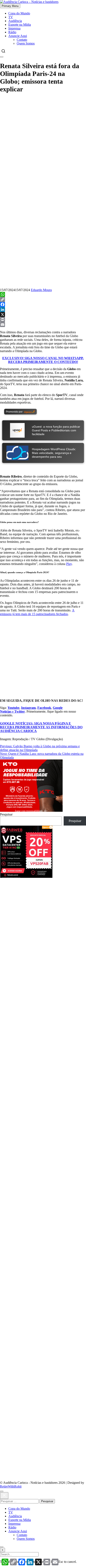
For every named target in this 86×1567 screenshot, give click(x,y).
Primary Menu (10, 6)
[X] (43, 314)
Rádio (12, 32)
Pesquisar (6, 814)
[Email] (43, 324)
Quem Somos (26, 43)
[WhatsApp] (43, 294)
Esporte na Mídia (19, 24)
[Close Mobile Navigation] (1, 57)
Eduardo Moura (41, 290)
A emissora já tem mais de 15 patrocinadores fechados (37, 612)
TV (10, 17)
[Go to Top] (1, 1547)
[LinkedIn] (43, 309)
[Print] (43, 319)
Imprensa (14, 28)
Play (69, 564)
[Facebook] (43, 304)
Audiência (15, 21)
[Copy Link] (43, 299)
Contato (22, 39)
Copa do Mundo (19, 13)
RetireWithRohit (11, 1486)
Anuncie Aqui (17, 36)
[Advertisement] (43, 921)
